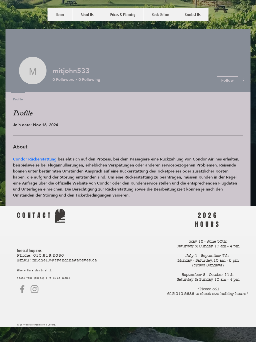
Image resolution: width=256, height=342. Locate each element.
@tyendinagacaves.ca (74, 260)
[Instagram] (34, 289)
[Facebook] (22, 289)
